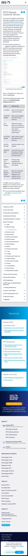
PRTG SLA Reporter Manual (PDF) (13, 349)
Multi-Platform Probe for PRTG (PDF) (14, 328)
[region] (14, 548)
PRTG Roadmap (8, 380)
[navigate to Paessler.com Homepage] (5, 2)
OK (19, 552)
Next (24, 12)
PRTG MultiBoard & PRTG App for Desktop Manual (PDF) (13, 345)
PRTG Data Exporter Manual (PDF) (13, 358)
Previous (22, 12)
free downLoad (14, 404)
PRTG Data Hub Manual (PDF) (12, 351)
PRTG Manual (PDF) (9, 325)
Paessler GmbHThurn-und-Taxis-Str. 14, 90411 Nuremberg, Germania (9, 514)
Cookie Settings (5, 541)
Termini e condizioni (6, 537)
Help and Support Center (14, 24)
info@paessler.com (6, 518)
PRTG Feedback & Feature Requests (13, 377)
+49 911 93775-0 (5, 521)
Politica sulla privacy (6, 539)
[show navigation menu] (25, 2)
